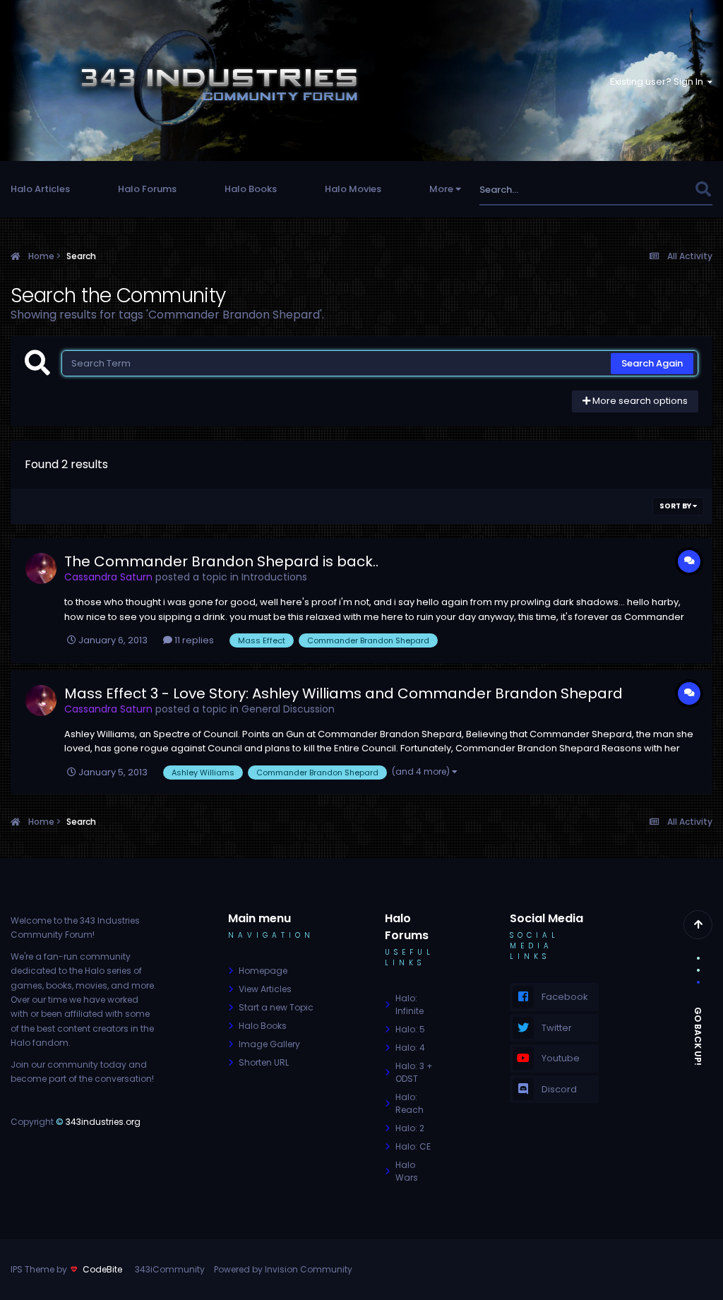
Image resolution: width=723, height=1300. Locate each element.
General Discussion (288, 709)
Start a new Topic (276, 1007)
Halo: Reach (409, 1103)
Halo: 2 (409, 1128)
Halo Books (251, 189)
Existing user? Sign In (658, 81)
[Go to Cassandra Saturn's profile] (40, 568)
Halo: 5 (410, 1029)
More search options (639, 400)
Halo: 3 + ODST (414, 1072)
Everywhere (650, 190)
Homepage (263, 971)
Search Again (652, 363)
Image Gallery (269, 1044)
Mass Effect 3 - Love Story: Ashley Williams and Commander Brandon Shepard (343, 693)
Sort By (676, 506)
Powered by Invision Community (283, 1269)
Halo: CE (413, 1146)
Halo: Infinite (409, 1004)
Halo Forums (147, 189)
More (441, 189)
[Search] (702, 189)
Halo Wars (406, 1171)
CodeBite (102, 1269)
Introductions (274, 577)
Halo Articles (40, 189)
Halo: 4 (410, 1048)
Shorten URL (264, 1062)
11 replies (193, 640)
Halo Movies (353, 189)
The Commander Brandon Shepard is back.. (221, 561)
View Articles (265, 989)
